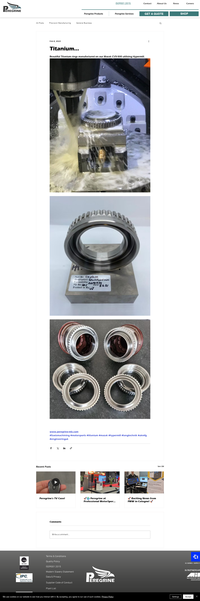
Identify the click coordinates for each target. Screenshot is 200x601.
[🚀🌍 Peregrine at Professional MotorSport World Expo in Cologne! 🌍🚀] (100, 482)
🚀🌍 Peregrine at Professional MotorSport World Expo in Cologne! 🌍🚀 (99, 500)
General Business (84, 23)
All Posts (40, 23)
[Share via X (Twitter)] (57, 448)
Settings (175, 596)
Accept (188, 596)
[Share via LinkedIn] (64, 448)
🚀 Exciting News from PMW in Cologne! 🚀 (142, 500)
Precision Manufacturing (60, 23)
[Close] (196, 596)
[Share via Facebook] (51, 448)
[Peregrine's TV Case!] (56, 482)
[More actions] (148, 41)
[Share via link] (71, 448)
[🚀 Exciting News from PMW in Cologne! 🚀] (144, 482)
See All (161, 466)
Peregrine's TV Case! (52, 498)
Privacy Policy (107, 596)
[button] (93, 13)
